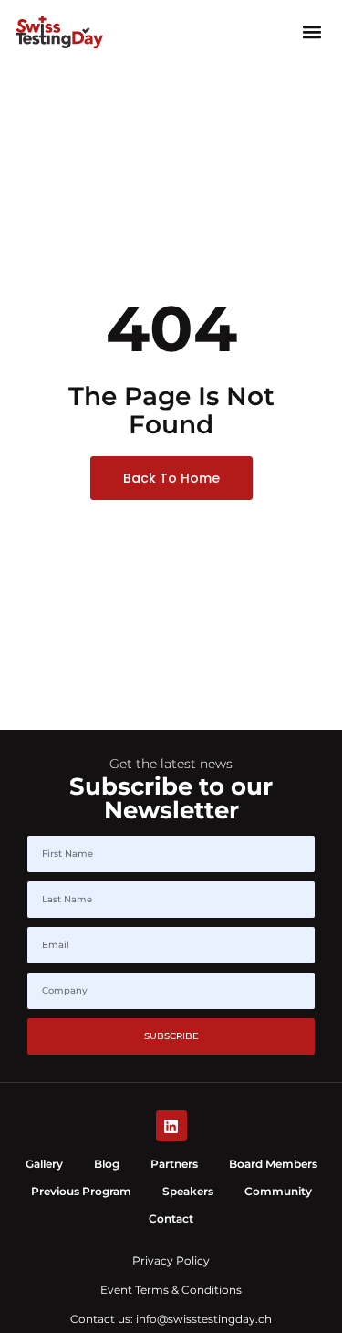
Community (278, 1191)
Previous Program (81, 1191)
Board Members (273, 1164)
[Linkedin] (171, 1125)
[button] (311, 31)
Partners (174, 1164)
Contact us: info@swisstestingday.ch (171, 1319)
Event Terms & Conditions (171, 1290)
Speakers (187, 1191)
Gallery (44, 1164)
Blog (106, 1164)
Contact (171, 1218)
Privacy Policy (171, 1260)
